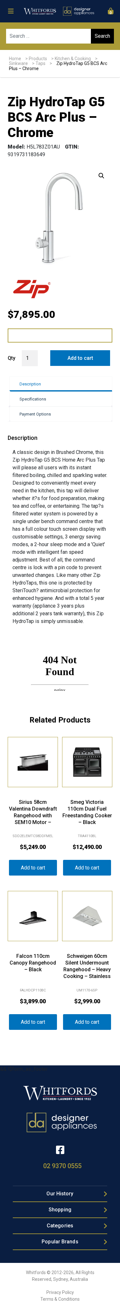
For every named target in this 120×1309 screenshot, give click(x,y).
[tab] (60, 384)
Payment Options (35, 414)
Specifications (33, 399)
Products (38, 58)
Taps (40, 63)
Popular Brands (60, 1242)
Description (30, 384)
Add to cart (80, 358)
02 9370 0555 (62, 1166)
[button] (101, 176)
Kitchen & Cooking (73, 58)
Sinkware (18, 63)
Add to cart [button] (33, 868)
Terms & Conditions (60, 1299)
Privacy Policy (60, 1292)
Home (15, 58)
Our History (59, 1194)
